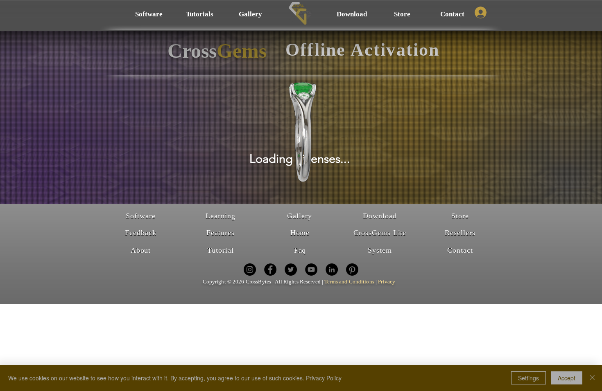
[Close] (592, 377)
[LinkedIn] (332, 269)
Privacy (386, 282)
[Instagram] (250, 269)
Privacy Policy (324, 378)
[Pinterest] (352, 269)
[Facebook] (270, 269)
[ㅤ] (480, 12)
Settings (528, 378)
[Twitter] (291, 269)
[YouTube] (311, 269)
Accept (566, 378)
